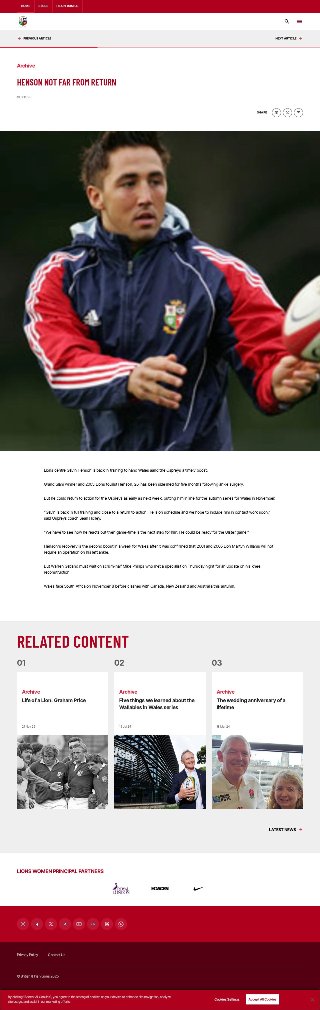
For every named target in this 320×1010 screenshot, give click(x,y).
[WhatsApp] (121, 924)
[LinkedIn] (93, 924)
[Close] (312, 1000)
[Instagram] (23, 924)
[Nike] (199, 888)
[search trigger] (287, 21)
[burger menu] (299, 21)
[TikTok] (65, 924)
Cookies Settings (227, 999)
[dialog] (160, 1000)
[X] (51, 924)
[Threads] (107, 924)
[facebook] (276, 112)
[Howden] (160, 888)
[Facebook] (37, 924)
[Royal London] (121, 888)
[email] (298, 112)
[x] (287, 112)
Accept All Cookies (262, 999)
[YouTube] (79, 924)
